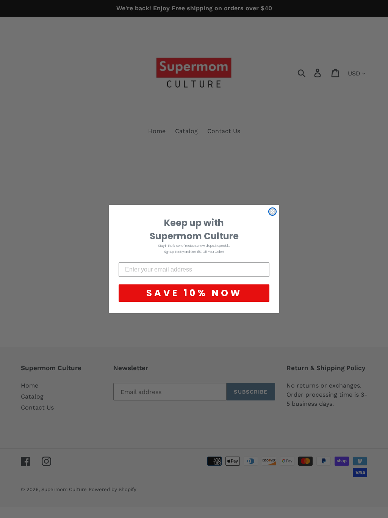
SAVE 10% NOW (194, 293)
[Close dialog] (272, 211)
